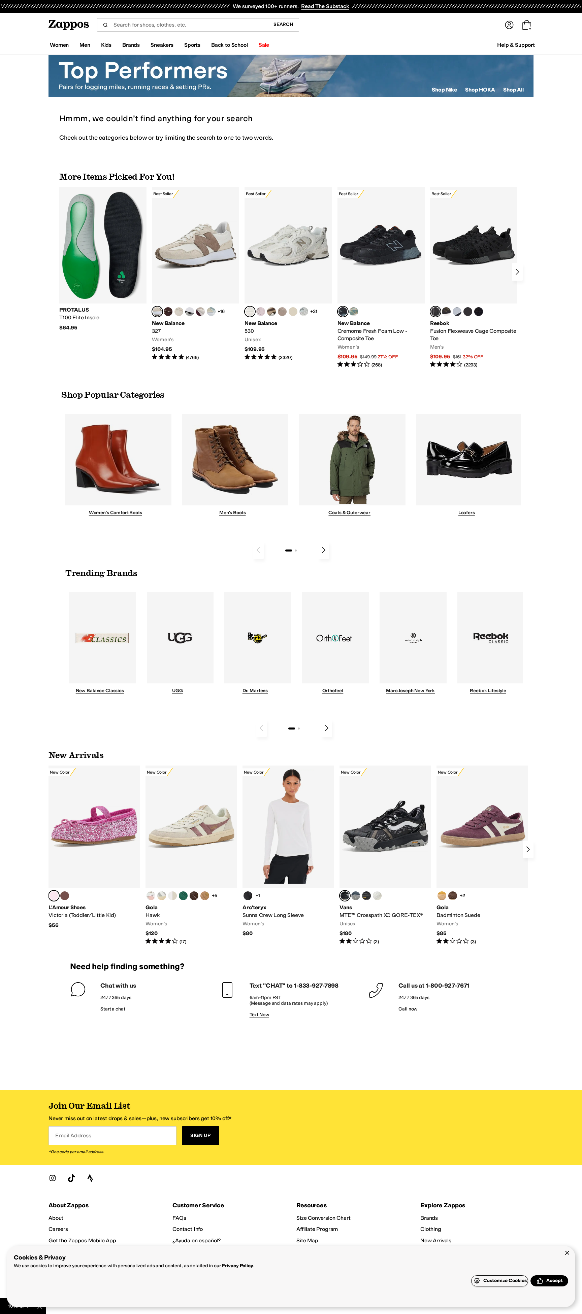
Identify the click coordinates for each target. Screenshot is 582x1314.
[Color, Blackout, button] (366, 895)
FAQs (179, 1218)
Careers (58, 1229)
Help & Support (516, 45)
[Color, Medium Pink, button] (64, 895)
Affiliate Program (317, 1229)
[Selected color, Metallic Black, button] (345, 895)
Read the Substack (325, 6)
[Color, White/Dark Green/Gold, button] (183, 895)
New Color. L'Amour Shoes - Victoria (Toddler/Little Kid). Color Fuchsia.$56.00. (94, 847)
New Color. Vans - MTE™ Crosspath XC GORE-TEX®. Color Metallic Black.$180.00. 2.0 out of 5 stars (385, 855)
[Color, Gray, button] (457, 311)
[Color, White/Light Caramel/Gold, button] (204, 895)
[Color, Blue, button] (467, 311)
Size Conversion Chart (323, 1218)
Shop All (513, 89)
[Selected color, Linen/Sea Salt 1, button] (157, 311)
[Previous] (258, 550)
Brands (429, 1218)
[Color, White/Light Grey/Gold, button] (161, 895)
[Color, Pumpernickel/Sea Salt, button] (168, 311)
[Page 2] (296, 550)
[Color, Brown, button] (446, 311)
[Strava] (90, 1178)
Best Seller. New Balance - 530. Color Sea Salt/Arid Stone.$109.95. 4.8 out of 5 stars (288, 274)
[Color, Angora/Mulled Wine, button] (200, 311)
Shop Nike (444, 89)
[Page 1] (288, 550)
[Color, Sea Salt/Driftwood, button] (282, 311)
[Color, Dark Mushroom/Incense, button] (271, 311)
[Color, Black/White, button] (478, 311)
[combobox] (182, 25)
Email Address (73, 1135)
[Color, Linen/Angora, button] (178, 311)
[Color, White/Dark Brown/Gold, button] (194, 895)
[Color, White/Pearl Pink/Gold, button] (151, 895)
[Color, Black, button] (248, 895)
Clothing (430, 1229)
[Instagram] (52, 1178)
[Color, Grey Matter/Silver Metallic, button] (303, 311)
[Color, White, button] (377, 895)
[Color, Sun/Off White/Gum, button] (442, 895)
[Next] (517, 272)
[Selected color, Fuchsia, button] (53, 895)
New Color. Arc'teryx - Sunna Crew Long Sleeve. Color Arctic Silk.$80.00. (288, 851)
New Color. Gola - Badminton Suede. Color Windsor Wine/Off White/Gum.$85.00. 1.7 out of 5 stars (482, 855)
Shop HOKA (480, 89)
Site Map (307, 1240)
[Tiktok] (71, 1178)
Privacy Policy (237, 1266)
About (55, 1218)
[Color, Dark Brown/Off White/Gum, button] (452, 895)
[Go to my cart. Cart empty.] (527, 25)
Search (283, 24)
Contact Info (187, 1229)
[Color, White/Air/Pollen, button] (172, 895)
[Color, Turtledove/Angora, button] (293, 311)
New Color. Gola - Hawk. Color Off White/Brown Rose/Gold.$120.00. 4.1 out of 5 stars (191, 855)
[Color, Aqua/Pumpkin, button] (353, 311)
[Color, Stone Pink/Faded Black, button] (260, 311)
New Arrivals (435, 1240)
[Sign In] (509, 25)
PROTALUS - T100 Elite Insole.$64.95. (103, 259)
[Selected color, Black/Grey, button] (342, 311)
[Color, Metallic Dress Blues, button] (355, 895)
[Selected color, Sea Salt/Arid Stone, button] (250, 311)
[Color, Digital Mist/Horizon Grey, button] (189, 311)
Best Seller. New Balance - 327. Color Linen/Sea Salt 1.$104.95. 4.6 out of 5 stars (195, 274)
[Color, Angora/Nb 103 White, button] (211, 311)
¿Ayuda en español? (196, 1240)
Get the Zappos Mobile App (82, 1240)
